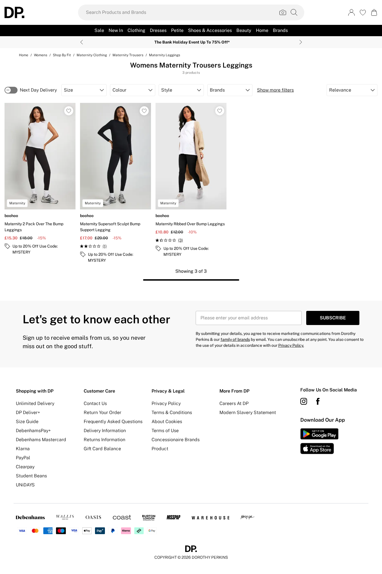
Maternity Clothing (92, 55)
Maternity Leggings (164, 55)
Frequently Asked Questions (113, 421)
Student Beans (31, 475)
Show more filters (275, 90)
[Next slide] (300, 42)
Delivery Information (105, 430)
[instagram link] (303, 401)
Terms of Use (165, 430)
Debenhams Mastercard (41, 439)
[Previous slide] (81, 42)
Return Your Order (102, 412)
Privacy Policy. (291, 345)
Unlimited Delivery (35, 403)
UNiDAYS (25, 485)
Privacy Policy (166, 403)
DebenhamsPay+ (33, 430)
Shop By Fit (62, 55)
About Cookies (167, 421)
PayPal (23, 457)
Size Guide (27, 421)
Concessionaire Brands (176, 439)
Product (160, 448)
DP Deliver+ (28, 412)
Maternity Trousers (128, 55)
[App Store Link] (319, 441)
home (23, 55)
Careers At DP (234, 403)
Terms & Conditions (172, 412)
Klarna (23, 448)
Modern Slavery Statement (247, 412)
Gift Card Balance (102, 448)
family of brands (235, 339)
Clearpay (25, 466)
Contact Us (95, 403)
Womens (40, 55)
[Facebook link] (317, 401)
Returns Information (104, 439)
